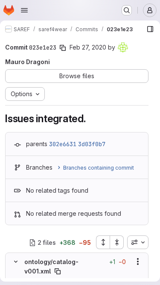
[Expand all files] (103, 242)
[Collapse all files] (117, 242)
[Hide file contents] (16, 261)
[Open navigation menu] (24, 10)
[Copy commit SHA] (63, 48)
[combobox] (137, 242)
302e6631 (62, 144)
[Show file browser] (150, 29)
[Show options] (138, 261)
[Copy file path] (57, 271)
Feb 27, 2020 (88, 47)
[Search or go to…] (127, 10)
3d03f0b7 (91, 144)
